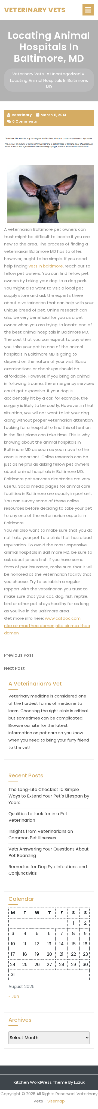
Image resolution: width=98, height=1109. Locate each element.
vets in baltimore (46, 266)
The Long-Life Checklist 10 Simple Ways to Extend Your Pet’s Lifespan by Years (48, 796)
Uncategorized (65, 74)
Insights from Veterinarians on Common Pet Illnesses (40, 834)
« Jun (13, 996)
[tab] (88, 10)
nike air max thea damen (29, 625)
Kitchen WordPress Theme (40, 1082)
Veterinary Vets (34, 10)
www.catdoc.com (63, 618)
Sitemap (56, 1101)
